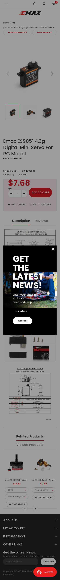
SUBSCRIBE (22, 321)
